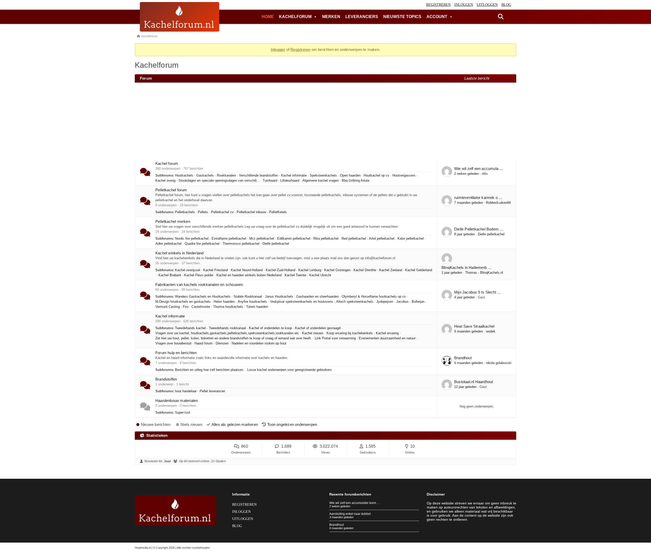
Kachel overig (165, 180)
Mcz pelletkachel (261, 238)
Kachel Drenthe (364, 270)
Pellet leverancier (212, 391)
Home (268, 16)
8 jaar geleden (464, 234)
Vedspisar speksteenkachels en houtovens (301, 301)
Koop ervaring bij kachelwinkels (350, 333)
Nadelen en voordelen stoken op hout (259, 343)
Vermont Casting (167, 307)
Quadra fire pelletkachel (202, 243)
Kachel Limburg (309, 270)
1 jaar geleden (451, 272)
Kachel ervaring (387, 333)
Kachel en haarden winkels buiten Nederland (249, 275)
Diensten (222, 343)
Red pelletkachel (354, 238)
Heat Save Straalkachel (474, 326)
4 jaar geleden (464, 297)
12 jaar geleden (465, 387)
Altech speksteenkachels (354, 301)
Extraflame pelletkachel (229, 238)
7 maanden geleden (468, 203)
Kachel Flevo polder (198, 275)
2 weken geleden (466, 174)
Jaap (167, 461)
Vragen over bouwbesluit (173, 343)
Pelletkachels (185, 212)
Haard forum (204, 343)
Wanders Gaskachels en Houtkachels (202, 296)
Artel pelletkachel (381, 238)
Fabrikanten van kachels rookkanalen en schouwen (199, 284)
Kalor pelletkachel (410, 238)
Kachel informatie (294, 175)
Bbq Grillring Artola (355, 180)
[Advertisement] (325, 120)
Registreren (438, 5)
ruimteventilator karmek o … (478, 197)
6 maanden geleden (468, 363)
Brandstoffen (166, 379)
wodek (490, 331)
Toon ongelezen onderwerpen (292, 424)
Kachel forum (166, 163)
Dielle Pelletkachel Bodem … (479, 229)
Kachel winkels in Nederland (179, 253)
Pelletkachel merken (172, 221)
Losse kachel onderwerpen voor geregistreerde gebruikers (289, 370)
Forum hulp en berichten (176, 353)
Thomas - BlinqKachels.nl (484, 272)
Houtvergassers (404, 175)
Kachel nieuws (312, 333)
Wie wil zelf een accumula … (478, 168)
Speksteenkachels (323, 175)
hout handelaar (186, 391)
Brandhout (463, 358)
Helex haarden (224, 301)
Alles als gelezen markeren (235, 424)
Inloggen (463, 5)
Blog (506, 5)
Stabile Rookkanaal (247, 296)
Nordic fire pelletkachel (192, 238)
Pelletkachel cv (222, 212)
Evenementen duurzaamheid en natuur (387, 338)
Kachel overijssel (187, 270)
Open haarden (350, 175)
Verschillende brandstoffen (258, 175)
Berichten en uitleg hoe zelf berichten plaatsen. (209, 370)
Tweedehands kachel (190, 328)
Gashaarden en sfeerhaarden (317, 296)
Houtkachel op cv (376, 175)
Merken (331, 16)
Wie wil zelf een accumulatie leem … (354, 503)
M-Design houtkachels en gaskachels (183, 301)
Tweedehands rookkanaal (227, 328)
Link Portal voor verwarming (335, 338)
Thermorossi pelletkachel (241, 243)
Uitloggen (487, 5)
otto (484, 174)
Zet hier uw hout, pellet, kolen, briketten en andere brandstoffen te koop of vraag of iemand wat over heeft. (233, 338)
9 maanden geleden (468, 331)
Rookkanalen (226, 175)
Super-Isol (182, 412)
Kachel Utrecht (320, 275)
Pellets (203, 212)
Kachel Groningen (337, 270)
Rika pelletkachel (325, 238)
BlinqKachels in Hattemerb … (466, 267)
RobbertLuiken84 (498, 203)
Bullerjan (418, 301)
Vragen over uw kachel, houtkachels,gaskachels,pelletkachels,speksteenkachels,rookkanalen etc (227, 333)
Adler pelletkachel (168, 243)
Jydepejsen (384, 301)
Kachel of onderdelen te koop (270, 328)
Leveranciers (361, 16)
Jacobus (402, 301)
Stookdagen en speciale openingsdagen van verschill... (219, 180)
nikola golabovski (498, 363)
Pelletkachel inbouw (251, 212)
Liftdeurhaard (289, 180)
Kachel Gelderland (418, 270)
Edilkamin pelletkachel (293, 238)
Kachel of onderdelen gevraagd (318, 328)
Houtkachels (184, 175)
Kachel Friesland (215, 270)
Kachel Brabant (169, 275)
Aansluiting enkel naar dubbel (350, 514)
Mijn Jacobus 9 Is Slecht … (477, 292)
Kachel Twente (295, 275)
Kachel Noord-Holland (247, 270)
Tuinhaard (270, 180)
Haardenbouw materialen (176, 400)
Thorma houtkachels (228, 307)
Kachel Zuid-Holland (280, 270)
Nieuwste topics (402, 16)
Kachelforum (295, 16)
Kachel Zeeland (390, 270)
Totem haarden (257, 307)
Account (436, 16)
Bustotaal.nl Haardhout (473, 382)
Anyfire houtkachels (252, 301)
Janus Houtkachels (279, 296)
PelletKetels (278, 212)
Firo (185, 307)
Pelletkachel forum (171, 190)
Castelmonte (200, 307)
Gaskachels (205, 175)
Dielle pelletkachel (275, 243)
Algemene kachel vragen (320, 180)
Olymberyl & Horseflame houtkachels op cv (374, 296)
